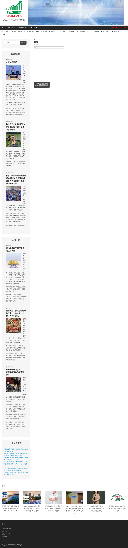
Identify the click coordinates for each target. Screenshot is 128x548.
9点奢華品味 (96, 31)
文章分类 (11, 27)
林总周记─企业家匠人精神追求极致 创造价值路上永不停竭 (15, 127)
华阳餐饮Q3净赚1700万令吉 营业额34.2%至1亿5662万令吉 (117, 508)
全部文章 (4, 34)
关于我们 (32, 27)
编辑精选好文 (10, 59)
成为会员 (123, 27)
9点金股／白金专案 (17, 31)
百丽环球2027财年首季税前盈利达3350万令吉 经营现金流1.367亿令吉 (53, 508)
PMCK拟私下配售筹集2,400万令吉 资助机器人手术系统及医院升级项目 (96, 508)
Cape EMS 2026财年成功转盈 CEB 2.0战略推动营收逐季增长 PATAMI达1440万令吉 (15, 464)
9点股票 (14, 545)
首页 (3, 27)
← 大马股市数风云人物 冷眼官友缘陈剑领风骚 (41, 84)
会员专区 (21, 27)
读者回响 (116, 31)
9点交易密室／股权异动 (49, 31)
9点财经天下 (5, 31)
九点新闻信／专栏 (84, 31)
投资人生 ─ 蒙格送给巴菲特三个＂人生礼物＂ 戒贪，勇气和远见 (16, 313)
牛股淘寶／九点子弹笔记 (32, 31)
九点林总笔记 (11, 62)
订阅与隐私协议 (6, 528)
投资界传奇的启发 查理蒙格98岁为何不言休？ (15, 372)
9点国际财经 (72, 31)
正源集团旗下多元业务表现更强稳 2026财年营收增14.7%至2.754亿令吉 (10, 508)
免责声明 (4, 531)
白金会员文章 (106, 31)
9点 (8, 172)
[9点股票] (14, 9)
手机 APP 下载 (6, 534)
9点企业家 (62, 31)
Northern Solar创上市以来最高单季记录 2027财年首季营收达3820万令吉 (32, 508)
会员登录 (115, 27)
